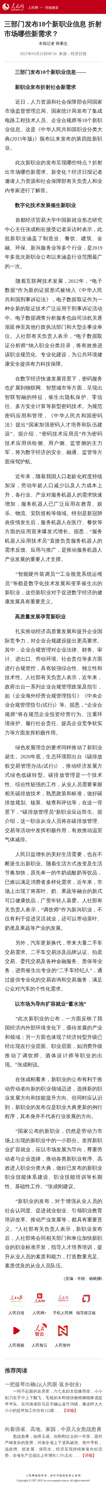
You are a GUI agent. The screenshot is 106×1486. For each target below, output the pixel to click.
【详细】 (70, 1410)
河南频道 (52, 8)
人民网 (33, 8)
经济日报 (78, 54)
